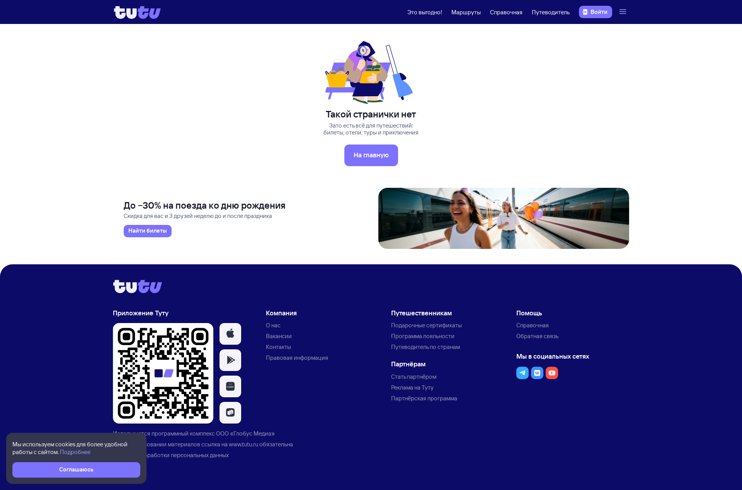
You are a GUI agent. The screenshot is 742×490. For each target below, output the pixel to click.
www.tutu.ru (243, 444)
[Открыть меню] (623, 12)
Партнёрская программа (424, 398)
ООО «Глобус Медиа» (245, 433)
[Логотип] (137, 12)
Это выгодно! (424, 12)
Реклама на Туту (412, 387)
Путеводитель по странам (425, 346)
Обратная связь (537, 336)
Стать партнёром (413, 376)
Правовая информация (297, 357)
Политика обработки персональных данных (171, 455)
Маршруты (466, 12)
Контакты (278, 346)
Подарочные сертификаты (426, 325)
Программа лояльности (422, 336)
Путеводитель (551, 12)
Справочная (506, 12)
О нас (273, 325)
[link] (148, 231)
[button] (230, 334)
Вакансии (279, 336)
